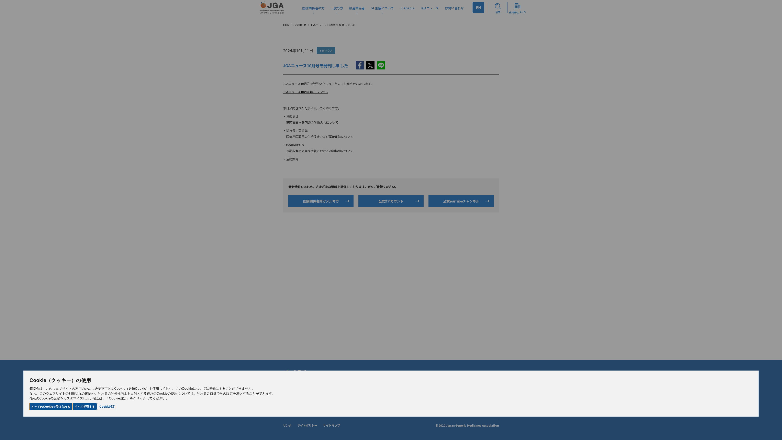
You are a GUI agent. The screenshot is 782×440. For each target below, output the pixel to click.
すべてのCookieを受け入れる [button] (51, 406)
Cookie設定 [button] (107, 406)
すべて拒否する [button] (85, 406)
